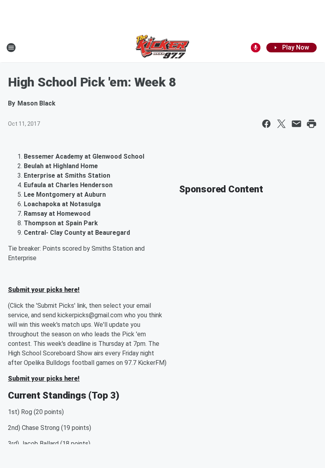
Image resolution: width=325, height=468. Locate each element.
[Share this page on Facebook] (266, 123)
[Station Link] (162, 47)
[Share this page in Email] (296, 123)
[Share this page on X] (281, 123)
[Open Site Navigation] (11, 47)
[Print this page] (311, 123)
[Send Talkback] (255, 47)
